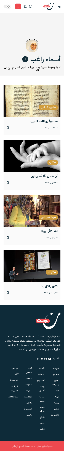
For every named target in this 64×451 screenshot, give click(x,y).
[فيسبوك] (12, 68)
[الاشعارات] (25, 6)
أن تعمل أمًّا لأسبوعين (44, 176)
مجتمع (56, 374)
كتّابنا (16, 374)
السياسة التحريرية (14, 388)
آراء (57, 390)
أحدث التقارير (29, 370)
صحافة (41, 374)
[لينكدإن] (5, 68)
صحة (42, 423)
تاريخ (57, 396)
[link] (25, 59)
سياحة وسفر (41, 399)
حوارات (29, 390)
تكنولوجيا (55, 414)
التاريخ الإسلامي (47, 107)
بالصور (29, 414)
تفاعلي (29, 402)
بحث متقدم (13, 396)
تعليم (56, 408)
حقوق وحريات (55, 382)
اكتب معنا (14, 380)
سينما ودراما (42, 409)
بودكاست (28, 396)
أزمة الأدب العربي (47, 217)
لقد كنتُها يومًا (49, 231)
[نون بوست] (48, 6)
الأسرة (51, 162)
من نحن (15, 368)
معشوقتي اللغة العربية (44, 121)
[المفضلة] (18, 6)
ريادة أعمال (41, 388)
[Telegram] (42, 359)
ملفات (29, 378)
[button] (57, 6)
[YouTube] (49, 359)
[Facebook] (58, 359)
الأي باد (51, 272)
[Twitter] (54, 359)
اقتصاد (41, 368)
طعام (42, 417)
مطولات (28, 384)
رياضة (56, 402)
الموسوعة (27, 408)
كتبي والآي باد (49, 286)
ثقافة (42, 429)
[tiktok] (38, 359)
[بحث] (30, 6)
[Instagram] (45, 359)
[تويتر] (9, 68)
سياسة (56, 368)
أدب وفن (40, 380)
